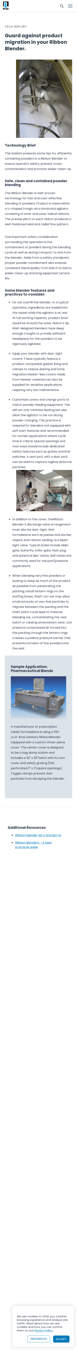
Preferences (38, 1339)
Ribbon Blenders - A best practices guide (33, 845)
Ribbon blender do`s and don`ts (38, 835)
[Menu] (70, 6)
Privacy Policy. (43, 1330)
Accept (61, 1339)
